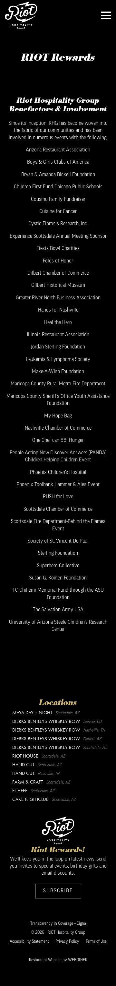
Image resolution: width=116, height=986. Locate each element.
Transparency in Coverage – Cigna (58, 924)
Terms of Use (96, 941)
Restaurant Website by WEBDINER (58, 960)
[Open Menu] (106, 15)
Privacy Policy (67, 941)
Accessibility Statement (29, 941)
